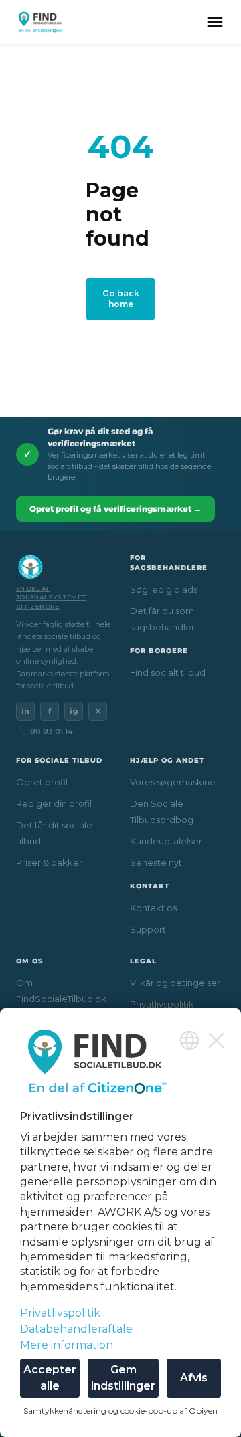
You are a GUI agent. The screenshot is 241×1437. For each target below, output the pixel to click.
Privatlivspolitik (162, 1004)
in (25, 711)
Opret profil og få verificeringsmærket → (115, 509)
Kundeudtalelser (166, 841)
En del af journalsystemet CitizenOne (51, 597)
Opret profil (42, 782)
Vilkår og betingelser (175, 982)
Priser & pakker (49, 862)
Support (148, 929)
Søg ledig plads (163, 589)
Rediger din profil (54, 803)
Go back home (120, 298)
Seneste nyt (156, 862)
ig (74, 711)
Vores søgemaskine (173, 782)
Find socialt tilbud (168, 672)
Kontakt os (153, 907)
